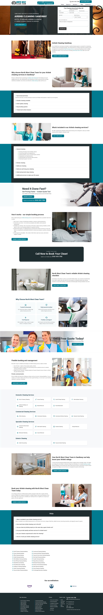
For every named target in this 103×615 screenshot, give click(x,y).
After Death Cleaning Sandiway (39, 557)
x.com (69, 606)
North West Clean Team (60, 285)
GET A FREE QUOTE (85, 1)
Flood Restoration (24, 609)
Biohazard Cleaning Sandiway (39, 562)
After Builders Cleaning (25, 605)
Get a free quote (58, 135)
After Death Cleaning (39, 604)
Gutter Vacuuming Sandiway (19, 568)
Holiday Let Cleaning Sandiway (20, 566)
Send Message (63, 28)
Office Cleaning (23, 603)
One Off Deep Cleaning (25, 607)
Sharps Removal (38, 607)
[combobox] (81, 17)
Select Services (77, 15)
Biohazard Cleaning (38, 608)
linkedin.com (71, 607)
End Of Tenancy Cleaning (25, 600)
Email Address (72, 10)
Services (75, 4)
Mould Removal (23, 608)
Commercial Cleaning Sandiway (39, 551)
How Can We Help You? (63, 19)
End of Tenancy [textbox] (78, 17)
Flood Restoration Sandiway (19, 564)
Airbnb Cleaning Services (60, 55)
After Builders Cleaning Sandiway (20, 559)
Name (60, 10)
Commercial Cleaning (39, 600)
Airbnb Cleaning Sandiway (19, 557)
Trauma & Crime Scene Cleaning (41, 603)
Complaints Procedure (54, 603)
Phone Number (82, 10)
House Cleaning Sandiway (19, 553)
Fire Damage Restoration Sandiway (40, 570)
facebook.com (71, 601)
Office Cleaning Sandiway (19, 555)
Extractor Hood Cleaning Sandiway (40, 564)
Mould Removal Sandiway (19, 562)
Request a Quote (28, 196)
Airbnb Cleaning (23, 604)
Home (62, 4)
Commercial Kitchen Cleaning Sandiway (41, 553)
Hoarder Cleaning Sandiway (38, 559)
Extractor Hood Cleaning (39, 611)
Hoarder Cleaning (38, 605)
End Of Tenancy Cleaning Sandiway (21, 551)
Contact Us (88, 4)
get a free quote (20, 24)
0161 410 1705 (75, 1)
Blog (82, 4)
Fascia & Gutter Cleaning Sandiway (21, 570)
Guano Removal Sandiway (38, 566)
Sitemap (62, 606)
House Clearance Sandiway (38, 568)
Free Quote (63, 601)
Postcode (61, 15)
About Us (62, 602)
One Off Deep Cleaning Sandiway (20, 560)
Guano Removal (38, 609)
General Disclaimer (53, 601)
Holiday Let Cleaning (24, 611)
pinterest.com (71, 604)
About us (68, 4)
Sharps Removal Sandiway (38, 560)
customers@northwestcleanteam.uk (74, 599)
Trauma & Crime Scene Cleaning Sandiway (41, 555)
